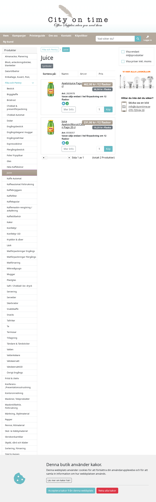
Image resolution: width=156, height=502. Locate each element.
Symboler (47, 66)
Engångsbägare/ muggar (20, 132)
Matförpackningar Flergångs (21, 256)
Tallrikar (11, 320)
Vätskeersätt (13, 361)
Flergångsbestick (15, 149)
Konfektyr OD (13, 233)
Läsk (9, 245)
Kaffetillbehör (14, 216)
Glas (9, 161)
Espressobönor (14, 143)
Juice (9, 172)
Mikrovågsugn (14, 268)
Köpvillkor (81, 35)
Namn (65, 73)
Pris (101, 73)
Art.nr (83, 73)
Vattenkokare (13, 355)
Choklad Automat (15, 114)
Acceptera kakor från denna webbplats (70, 490)
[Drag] (46, 157)
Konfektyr (12, 227)
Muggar (11, 274)
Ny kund (8, 41)
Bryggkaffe (12, 94)
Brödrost (11, 100)
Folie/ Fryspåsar (15, 155)
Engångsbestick (15, 126)
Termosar (11, 332)
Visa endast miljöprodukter (135, 53)
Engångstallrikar (15, 138)
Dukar (10, 120)
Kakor (10, 222)
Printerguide (37, 35)
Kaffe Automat (14, 178)
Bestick (10, 88)
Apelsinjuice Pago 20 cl (73, 85)
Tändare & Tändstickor (18, 343)
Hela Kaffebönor (15, 166)
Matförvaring (13, 262)
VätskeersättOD (15, 366)
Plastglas (11, 280)
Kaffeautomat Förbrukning (20, 184)
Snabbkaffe (12, 308)
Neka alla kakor (107, 490)
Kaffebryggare (14, 190)
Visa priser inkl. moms (138, 61)
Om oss (53, 35)
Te (8, 326)
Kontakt (66, 35)
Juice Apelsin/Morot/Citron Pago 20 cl (73, 124)
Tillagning (12, 337)
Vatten (10, 349)
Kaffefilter (12, 195)
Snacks (10, 314)
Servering (12, 291)
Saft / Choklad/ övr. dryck (19, 285)
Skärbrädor (12, 303)
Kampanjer (19, 35)
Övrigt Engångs (15, 372)
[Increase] (69, 158)
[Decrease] (43, 158)
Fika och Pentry (50, 49)
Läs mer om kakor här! (59, 480)
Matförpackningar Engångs (21, 251)
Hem (6, 35)
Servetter (11, 297)
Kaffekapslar (13, 201)
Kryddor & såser (15, 239)
